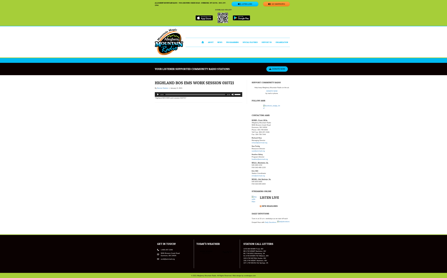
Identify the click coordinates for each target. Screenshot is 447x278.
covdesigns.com (250, 275)
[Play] (158, 94)
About (211, 42)
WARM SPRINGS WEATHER (217, 252)
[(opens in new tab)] (204, 18)
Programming (232, 42)
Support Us (267, 42)
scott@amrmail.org (168, 259)
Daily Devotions (270, 222)
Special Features (250, 42)
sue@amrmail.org (258, 151)
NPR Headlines (270, 206)
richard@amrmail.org (259, 143)
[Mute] (233, 94)
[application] (198, 94)
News (219, 42)
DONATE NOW (271, 91)
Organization (282, 42)
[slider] (238, 94)
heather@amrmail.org (260, 159)
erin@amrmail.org (258, 176)
